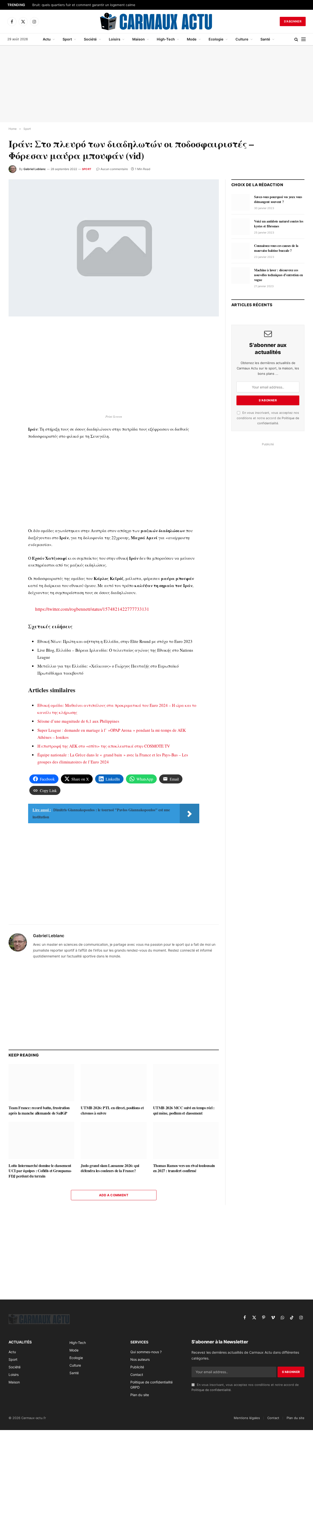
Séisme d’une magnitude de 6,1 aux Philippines (78, 721)
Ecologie (216, 39)
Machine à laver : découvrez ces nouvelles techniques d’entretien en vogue (278, 275)
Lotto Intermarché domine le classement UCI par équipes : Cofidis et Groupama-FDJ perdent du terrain (40, 1171)
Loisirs (114, 39)
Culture (241, 39)
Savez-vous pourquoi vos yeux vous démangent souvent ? (278, 199)
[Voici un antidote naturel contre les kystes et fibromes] (240, 226)
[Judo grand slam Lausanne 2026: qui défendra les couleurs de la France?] (113, 1140)
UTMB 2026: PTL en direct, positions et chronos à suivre (112, 1110)
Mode (192, 39)
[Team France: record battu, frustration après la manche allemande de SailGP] (41, 1082)
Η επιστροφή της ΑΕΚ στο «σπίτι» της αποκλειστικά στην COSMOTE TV (103, 746)
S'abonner (293, 21)
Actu (47, 39)
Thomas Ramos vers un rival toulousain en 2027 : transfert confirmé (184, 1168)
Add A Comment (113, 1195)
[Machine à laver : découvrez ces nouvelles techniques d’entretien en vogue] (240, 275)
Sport (67, 39)
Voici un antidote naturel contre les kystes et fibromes (278, 224)
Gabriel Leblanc (34, 169)
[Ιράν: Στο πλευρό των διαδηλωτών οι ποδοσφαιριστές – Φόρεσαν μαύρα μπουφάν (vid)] (114, 247)
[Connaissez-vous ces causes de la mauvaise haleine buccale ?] (240, 251)
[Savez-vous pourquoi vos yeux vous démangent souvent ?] (240, 202)
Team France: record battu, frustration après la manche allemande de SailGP (39, 1110)
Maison (138, 39)
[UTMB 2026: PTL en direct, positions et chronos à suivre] (113, 1082)
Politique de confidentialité (211, 1390)
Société (90, 39)
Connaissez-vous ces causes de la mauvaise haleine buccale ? (276, 248)
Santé (265, 39)
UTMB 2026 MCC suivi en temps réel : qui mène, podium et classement (183, 1110)
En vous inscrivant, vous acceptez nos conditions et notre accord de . (268, 418)
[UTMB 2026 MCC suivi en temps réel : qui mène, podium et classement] (186, 1082)
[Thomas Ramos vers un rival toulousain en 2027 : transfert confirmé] (186, 1140)
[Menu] (303, 39)
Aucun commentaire (114, 169)
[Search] (296, 39)
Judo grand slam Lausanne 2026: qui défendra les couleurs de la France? (110, 1168)
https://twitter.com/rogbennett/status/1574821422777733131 (92, 609)
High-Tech (166, 39)
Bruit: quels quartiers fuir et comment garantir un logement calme (83, 5)
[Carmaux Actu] (156, 21)
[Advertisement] (156, 84)
